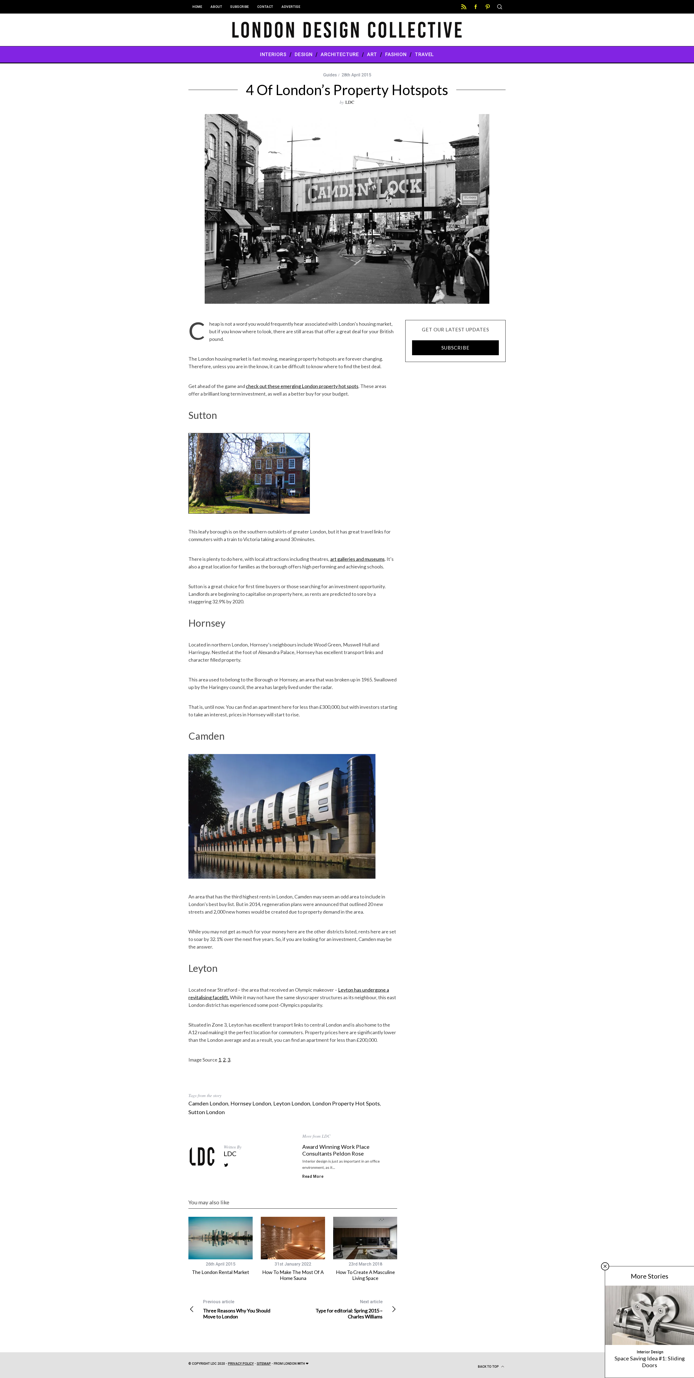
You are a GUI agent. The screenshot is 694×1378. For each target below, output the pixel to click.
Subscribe (239, 7)
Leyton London (291, 1103)
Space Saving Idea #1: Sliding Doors (650, 1361)
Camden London (208, 1103)
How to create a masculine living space (365, 1275)
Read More (312, 1176)
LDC (349, 102)
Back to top (489, 1367)
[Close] (605, 1266)
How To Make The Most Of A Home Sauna (293, 1275)
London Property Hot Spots (346, 1103)
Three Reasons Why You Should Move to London (236, 1309)
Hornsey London (250, 1103)
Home (197, 7)
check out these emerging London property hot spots (302, 386)
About (216, 7)
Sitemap (264, 1364)
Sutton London (206, 1112)
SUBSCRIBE (455, 348)
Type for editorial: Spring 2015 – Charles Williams (349, 1309)
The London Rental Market (220, 1272)
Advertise (290, 7)
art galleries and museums (357, 559)
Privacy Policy (241, 1364)
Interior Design (650, 1352)
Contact (265, 7)
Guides (330, 74)
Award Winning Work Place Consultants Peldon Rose (336, 1150)
